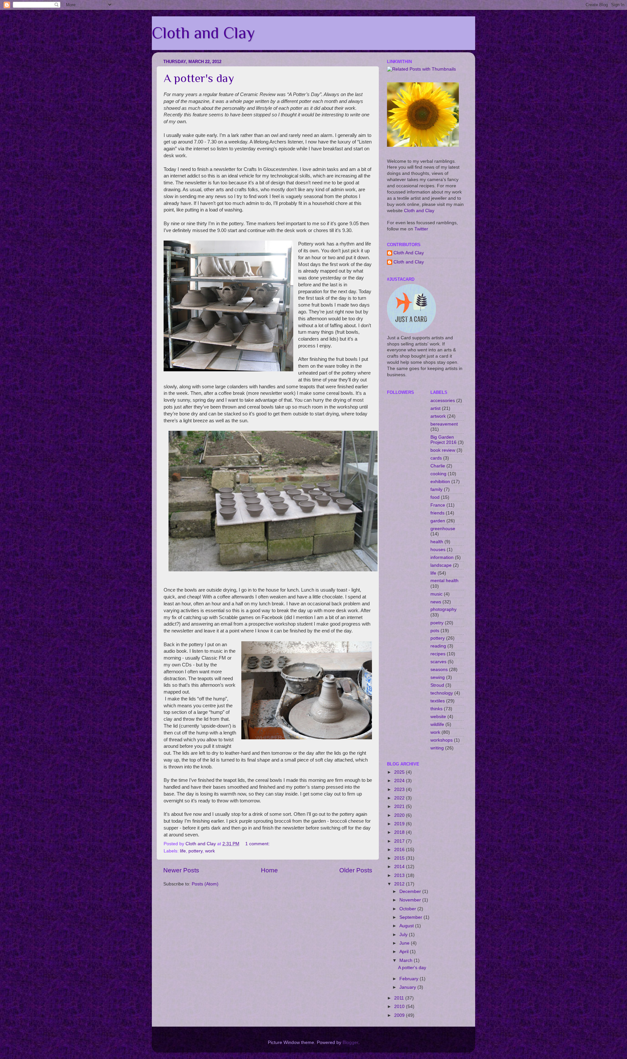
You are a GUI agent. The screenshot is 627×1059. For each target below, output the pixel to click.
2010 (400, 1006)
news (435, 601)
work (210, 851)
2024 (400, 780)
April (404, 951)
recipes (437, 653)
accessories (442, 400)
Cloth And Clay (409, 252)
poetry (436, 622)
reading (438, 646)
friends (437, 513)
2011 (399, 998)
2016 (400, 849)
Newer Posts (181, 870)
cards (436, 458)
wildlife (437, 724)
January (408, 987)
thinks (436, 708)
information (442, 557)
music (436, 594)
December (410, 891)
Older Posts (355, 870)
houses (437, 549)
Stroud (437, 685)
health (436, 541)
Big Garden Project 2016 (443, 440)
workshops (441, 740)
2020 (400, 815)
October (408, 908)
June (405, 943)
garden (437, 520)
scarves (438, 661)
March (406, 960)
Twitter (421, 229)
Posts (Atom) (205, 884)
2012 (400, 884)
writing (437, 748)
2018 (400, 832)
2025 (400, 772)
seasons (439, 669)
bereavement (444, 424)
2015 (400, 858)
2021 (400, 806)
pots (434, 630)
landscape (441, 565)
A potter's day (199, 78)
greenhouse (442, 528)
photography (443, 609)
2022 (400, 798)
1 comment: (258, 843)
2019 (400, 823)
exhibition (440, 481)
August (407, 925)
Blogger (350, 1042)
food (435, 497)
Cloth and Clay (203, 33)
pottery (195, 851)
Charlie (437, 465)
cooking (438, 473)
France (437, 505)
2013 (400, 875)
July (404, 934)
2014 (400, 866)
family (436, 489)
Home (269, 870)
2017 (400, 841)
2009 (400, 1015)
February (409, 978)
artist (435, 408)
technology (441, 693)
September (411, 917)
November (410, 900)
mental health (444, 580)
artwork (438, 416)
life (183, 851)
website (438, 716)
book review (442, 450)
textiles (437, 700)
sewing (437, 677)
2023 (400, 789)
